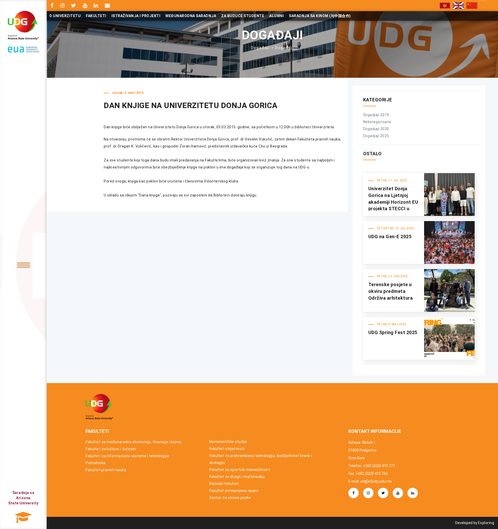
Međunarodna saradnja (190, 16)
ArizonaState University (23, 498)
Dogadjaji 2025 (376, 136)
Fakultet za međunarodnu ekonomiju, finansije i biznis (134, 442)
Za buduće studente (242, 16)
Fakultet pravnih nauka (106, 470)
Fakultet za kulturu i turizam (111, 449)
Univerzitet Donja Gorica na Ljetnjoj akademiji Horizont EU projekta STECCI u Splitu (393, 202)
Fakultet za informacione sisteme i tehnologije (127, 456)
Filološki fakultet (224, 484)
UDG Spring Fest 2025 (392, 332)
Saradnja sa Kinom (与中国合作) (320, 16)
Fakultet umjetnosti (227, 449)
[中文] (472, 5)
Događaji (260, 48)
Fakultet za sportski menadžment (239, 470)
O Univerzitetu (65, 16)
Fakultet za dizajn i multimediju (237, 477)
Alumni (276, 16)
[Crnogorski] (445, 5)
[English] (458, 5)
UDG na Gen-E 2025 (390, 236)
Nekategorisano (377, 122)
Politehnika (96, 463)
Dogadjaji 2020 (376, 129)
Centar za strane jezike (230, 498)
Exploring (486, 523)
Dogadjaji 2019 (376, 115)
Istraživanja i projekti (136, 16)
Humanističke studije (228, 442)
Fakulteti (96, 16)
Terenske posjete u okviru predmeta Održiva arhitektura (390, 291)
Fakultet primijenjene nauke (234, 491)
